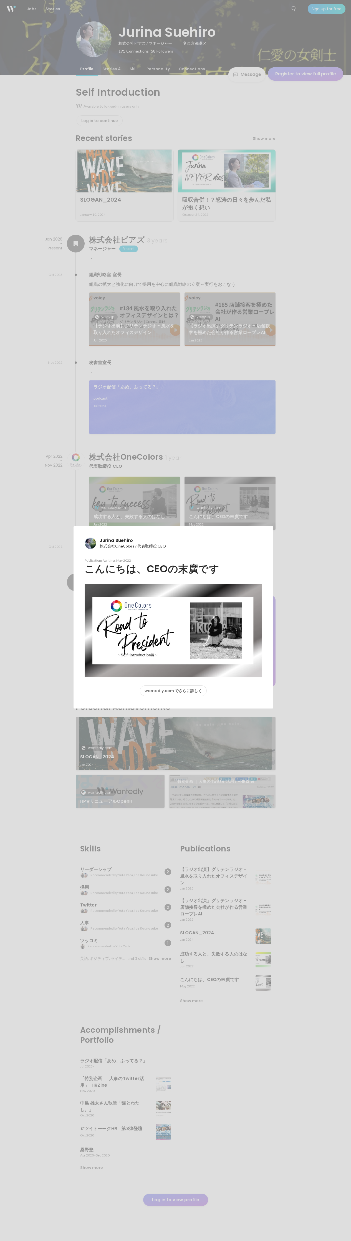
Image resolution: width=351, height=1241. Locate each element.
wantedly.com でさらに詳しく (173, 690)
